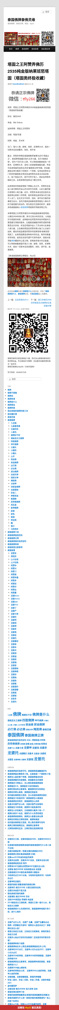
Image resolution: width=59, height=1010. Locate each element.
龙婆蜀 (13, 683)
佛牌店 (10, 395)
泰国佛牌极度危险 (15, 535)
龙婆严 (13, 610)
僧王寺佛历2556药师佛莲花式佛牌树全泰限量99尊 (41, 302)
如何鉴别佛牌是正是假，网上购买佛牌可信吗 (26, 822)
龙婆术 (13, 650)
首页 (10, 49)
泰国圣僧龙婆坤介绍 (16, 991)
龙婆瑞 (13, 662)
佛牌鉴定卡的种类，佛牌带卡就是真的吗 (24, 807)
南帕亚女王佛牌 (17, 438)
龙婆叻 (13, 616)
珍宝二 (13, 492)
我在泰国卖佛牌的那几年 (18, 410)
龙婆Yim (14, 604)
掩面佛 (13, 480)
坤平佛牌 (14, 444)
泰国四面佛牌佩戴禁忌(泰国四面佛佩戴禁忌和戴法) (29, 994)
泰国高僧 (35, 49)
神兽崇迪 (14, 495)
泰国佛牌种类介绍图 (16, 943)
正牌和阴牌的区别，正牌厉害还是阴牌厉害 (25, 828)
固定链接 (35, 294)
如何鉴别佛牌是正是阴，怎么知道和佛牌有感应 (27, 795)
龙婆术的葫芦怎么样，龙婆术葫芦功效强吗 (25, 804)
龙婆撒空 (14, 641)
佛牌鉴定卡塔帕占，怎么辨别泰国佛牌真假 (25, 782)
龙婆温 (13, 656)
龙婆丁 (13, 607)
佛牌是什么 (27, 291)
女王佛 (10, 725)
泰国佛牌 (25, 49)
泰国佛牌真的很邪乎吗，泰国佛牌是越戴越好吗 (27, 770)
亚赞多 (13, 553)
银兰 (13, 526)
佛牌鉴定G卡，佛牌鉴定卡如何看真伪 (23, 786)
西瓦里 (13, 504)
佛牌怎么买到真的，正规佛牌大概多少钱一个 (26, 810)
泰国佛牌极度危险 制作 (17, 863)
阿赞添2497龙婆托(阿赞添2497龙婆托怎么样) (26, 866)
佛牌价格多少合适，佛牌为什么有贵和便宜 (25, 813)
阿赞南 (13, 574)
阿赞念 (13, 589)
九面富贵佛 (15, 426)
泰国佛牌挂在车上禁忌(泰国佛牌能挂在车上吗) (27, 946)
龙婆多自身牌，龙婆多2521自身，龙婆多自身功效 (28, 860)
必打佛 (13, 465)
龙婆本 (13, 647)
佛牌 (17, 49)
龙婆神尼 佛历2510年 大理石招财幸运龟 (24, 887)
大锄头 (13, 447)
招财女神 (14, 477)
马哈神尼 (14, 529)
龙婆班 (13, 659)
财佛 (13, 510)
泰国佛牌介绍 (13, 532)
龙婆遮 (13, 692)
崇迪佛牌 (14, 462)
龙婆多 (13, 628)
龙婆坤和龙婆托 (14, 881)
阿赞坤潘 (14, 577)
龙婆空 (13, 674)
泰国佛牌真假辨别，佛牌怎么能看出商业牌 (25, 816)
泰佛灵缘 (11, 417)
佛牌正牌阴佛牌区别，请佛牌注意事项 (23, 825)
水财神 (13, 483)
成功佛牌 (14, 471)
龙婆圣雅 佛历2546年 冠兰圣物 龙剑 (23, 988)
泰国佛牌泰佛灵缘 (21, 19)
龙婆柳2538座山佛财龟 (17, 967)
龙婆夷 (13, 632)
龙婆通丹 (14, 686)
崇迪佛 (13, 459)
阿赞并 (13, 586)
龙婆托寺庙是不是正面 (17, 890)
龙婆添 (13, 653)
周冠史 (13, 556)
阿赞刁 (13, 571)
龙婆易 (13, 644)
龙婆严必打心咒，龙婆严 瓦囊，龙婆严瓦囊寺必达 (28, 922)
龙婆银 (13, 695)
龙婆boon (15, 595)
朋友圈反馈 (45, 49)
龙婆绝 (13, 680)
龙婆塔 (13, 625)
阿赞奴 (13, 583)
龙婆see (14, 601)
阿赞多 (13, 580)
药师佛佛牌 (15, 501)
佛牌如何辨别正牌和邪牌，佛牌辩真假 (23, 819)
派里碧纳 (14, 489)
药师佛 (42, 740)
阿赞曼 (13, 592)
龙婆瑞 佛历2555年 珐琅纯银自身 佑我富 (24, 869)
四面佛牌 (14, 441)
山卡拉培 (14, 559)
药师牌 (22, 744)
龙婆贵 (23, 759)
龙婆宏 (13, 635)
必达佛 (13, 468)
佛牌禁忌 (11, 404)
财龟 (13, 513)
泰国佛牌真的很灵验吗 (17, 541)
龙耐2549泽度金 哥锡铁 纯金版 (20, 899)
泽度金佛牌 (15, 486)
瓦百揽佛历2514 (21, 299)
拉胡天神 (14, 474)
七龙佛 (13, 423)
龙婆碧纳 (14, 668)
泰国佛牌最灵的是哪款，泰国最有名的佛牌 (25, 779)
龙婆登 (13, 665)
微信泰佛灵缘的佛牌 (16, 893)
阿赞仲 (13, 565)
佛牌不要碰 (12, 392)
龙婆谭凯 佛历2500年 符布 (19, 896)
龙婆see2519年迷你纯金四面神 (20, 857)
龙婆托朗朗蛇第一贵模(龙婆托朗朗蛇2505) (25, 851)
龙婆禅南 (14, 671)
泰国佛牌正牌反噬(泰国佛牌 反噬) (21, 854)
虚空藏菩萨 (12, 985)
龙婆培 (13, 622)
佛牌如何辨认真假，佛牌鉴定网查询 (22, 792)
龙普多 (13, 698)
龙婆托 (13, 638)
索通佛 (13, 498)
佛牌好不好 (15, 435)
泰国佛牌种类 (13, 544)
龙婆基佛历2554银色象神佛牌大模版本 (24, 872)
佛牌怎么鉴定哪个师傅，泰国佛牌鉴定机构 (25, 776)
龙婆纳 (13, 677)
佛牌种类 (11, 407)
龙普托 (13, 701)
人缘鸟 (13, 432)
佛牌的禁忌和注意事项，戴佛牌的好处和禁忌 (26, 789)
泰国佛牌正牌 (13, 538)
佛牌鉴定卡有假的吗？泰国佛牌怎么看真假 (25, 798)
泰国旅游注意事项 (15, 547)
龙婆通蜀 (14, 689)
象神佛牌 (14, 507)
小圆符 (13, 450)
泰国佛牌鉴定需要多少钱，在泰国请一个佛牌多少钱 (29, 773)
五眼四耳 (14, 429)
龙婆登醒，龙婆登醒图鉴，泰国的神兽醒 (24, 976)
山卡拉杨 (14, 562)
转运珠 (13, 519)
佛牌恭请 (11, 398)
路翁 (13, 516)
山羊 (13, 456)
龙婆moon (15, 598)
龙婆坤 (13, 619)
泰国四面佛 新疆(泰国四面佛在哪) (21, 884)
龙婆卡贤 (14, 613)
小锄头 (13, 453)
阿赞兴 (13, 568)
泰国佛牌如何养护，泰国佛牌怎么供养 (23, 801)
